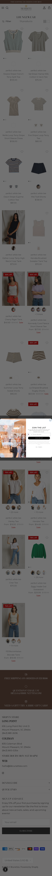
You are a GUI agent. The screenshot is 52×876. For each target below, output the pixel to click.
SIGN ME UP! (39, 438)
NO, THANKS (39, 446)
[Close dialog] (50, 420)
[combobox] (29, 434)
